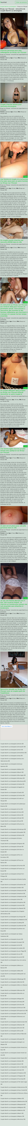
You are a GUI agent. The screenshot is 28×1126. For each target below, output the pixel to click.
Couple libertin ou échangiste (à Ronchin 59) (12, 1027)
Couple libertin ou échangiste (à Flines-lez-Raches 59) (12, 861)
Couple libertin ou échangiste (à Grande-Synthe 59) (13, 880)
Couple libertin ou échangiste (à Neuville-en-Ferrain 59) (13, 994)
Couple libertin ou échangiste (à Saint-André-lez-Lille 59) (14, 1054)
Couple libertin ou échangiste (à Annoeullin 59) (13, 746)
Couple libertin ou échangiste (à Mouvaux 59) (13, 990)
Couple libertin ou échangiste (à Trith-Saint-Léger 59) (14, 1083)
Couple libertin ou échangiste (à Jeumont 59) (12, 905)
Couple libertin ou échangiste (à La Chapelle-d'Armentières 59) (13, 912)
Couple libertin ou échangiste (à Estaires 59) (12, 835)
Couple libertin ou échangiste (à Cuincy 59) (12, 812)
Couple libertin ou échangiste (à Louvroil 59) (12, 957)
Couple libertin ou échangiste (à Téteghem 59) (13, 1076)
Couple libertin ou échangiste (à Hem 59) (11, 899)
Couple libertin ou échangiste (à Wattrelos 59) (13, 1110)
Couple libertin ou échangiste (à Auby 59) (12, 755)
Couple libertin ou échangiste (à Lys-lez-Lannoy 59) (13, 961)
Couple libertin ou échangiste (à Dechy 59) (12, 815)
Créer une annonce (21, 2)
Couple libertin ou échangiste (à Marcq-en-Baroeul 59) (12, 966)
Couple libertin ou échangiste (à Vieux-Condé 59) (14, 1090)
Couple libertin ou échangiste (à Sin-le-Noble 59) (14, 1067)
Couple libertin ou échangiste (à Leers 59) (12, 939)
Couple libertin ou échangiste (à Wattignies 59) (13, 1107)
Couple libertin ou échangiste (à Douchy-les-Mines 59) (12, 825)
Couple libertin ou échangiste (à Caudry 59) (12, 792)
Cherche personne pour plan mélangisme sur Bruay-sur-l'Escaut (13, 51)
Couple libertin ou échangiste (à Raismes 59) (12, 1025)
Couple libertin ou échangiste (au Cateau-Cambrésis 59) (12, 935)
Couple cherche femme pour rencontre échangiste (11, 105)
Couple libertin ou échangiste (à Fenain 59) (12, 846)
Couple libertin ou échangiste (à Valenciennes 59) (14, 1087)
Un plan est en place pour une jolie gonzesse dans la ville (13, 527)
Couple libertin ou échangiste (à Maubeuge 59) (13, 979)
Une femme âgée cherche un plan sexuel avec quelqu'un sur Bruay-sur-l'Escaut (12, 450)
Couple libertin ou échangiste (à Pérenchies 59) (13, 1013)
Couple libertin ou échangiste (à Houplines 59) (13, 902)
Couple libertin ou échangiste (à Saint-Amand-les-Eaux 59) (14, 1048)
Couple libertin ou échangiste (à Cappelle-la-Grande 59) (12, 788)
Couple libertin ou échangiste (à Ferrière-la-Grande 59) (12, 851)
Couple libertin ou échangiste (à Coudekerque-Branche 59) (13, 805)
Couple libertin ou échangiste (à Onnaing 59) (12, 1001)
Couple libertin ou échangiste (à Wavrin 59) (12, 1113)
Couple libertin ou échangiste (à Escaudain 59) (13, 832)
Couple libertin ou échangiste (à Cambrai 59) (12, 784)
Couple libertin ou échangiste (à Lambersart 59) (13, 925)
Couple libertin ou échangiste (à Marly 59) (12, 970)
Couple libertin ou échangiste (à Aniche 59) (12, 743)
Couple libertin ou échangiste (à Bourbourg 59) (13, 781)
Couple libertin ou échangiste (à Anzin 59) (12, 749)
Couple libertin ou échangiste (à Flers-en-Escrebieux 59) (12, 856)
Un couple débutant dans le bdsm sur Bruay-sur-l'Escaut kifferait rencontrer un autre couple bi (12, 392)
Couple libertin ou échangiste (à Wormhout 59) (13, 1119)
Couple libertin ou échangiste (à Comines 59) (13, 795)
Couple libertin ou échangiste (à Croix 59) (12, 809)
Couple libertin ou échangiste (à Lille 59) (11, 945)
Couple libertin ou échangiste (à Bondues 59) (13, 778)
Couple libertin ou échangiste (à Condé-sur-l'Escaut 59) (12, 799)
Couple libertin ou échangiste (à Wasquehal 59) (13, 1104)
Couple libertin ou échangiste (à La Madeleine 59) (14, 919)
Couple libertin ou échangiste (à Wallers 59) (12, 1098)
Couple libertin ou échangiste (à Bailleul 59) (12, 769)
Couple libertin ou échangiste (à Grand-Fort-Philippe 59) (12, 875)
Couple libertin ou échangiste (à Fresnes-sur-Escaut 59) (13, 870)
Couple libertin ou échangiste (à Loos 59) (11, 954)
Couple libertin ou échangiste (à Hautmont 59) (13, 893)
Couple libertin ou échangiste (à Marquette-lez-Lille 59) (13, 975)
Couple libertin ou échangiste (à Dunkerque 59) (13, 829)
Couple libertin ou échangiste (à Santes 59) (12, 1061)
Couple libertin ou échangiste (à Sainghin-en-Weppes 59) (13, 1043)
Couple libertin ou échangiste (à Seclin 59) (12, 1064)
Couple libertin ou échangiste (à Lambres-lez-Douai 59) (13, 930)
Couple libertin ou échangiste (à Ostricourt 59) (13, 1007)
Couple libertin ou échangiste (8, 6)
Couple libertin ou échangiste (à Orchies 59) (12, 1004)
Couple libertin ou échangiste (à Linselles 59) (13, 948)
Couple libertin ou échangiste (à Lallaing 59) (12, 922)
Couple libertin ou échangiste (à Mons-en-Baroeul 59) (14, 986)
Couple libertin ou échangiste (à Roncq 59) (12, 1030)
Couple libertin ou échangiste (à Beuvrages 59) (13, 775)
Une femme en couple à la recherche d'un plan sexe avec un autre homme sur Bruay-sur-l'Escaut (14, 181)
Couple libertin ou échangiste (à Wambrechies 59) (14, 1101)
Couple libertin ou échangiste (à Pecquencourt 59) (14, 1010)
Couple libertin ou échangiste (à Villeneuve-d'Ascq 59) (14, 1094)
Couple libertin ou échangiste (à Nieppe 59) (12, 998)
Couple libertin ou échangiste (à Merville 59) (12, 982)
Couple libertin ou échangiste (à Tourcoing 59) (13, 1079)
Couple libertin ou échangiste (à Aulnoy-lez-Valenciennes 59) (12, 760)
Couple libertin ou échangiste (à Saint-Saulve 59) (14, 1058)
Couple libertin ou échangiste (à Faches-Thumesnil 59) (11, 839)
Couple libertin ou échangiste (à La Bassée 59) (13, 908)
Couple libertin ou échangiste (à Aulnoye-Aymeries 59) (12, 765)
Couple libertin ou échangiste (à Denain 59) (12, 818)
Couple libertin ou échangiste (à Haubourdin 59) (13, 890)
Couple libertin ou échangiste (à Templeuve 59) (13, 1073)
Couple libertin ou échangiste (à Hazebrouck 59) (13, 896)
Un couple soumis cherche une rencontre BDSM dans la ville (11, 241)
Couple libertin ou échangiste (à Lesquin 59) (12, 942)
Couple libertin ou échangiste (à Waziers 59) (12, 1116)
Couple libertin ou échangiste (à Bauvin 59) (12, 772)
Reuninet (3, 2)
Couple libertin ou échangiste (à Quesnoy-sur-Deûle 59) (13, 1018)
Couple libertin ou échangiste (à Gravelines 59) (13, 884)
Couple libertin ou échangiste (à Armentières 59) (13, 752)
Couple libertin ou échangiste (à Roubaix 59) (12, 1039)
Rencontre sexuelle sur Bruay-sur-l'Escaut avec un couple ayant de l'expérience (13, 691)
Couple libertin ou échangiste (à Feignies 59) (12, 843)
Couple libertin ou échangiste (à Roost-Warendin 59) (13, 1035)
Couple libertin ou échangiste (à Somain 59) (12, 1070)
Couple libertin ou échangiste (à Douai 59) (12, 821)
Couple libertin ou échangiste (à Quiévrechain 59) (14, 1022)
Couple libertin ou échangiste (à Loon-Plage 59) (13, 951)
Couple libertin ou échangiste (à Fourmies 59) (13, 865)
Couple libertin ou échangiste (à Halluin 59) (12, 887)
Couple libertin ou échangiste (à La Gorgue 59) (13, 916)
